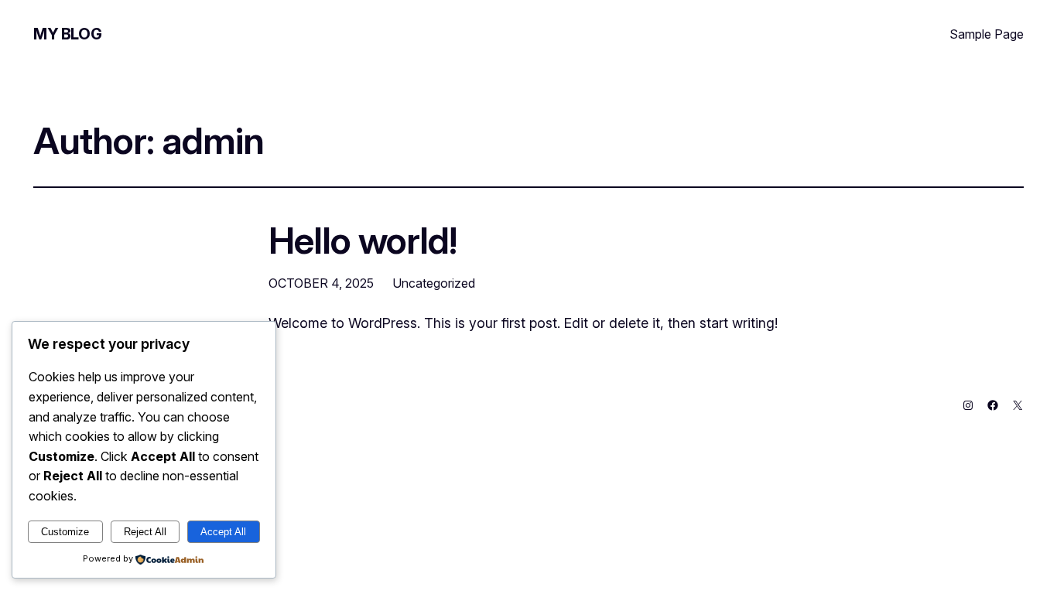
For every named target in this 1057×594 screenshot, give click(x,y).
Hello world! (363, 240)
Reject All (145, 532)
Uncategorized (433, 283)
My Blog (67, 34)
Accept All (223, 532)
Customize (65, 532)
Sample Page (986, 34)
